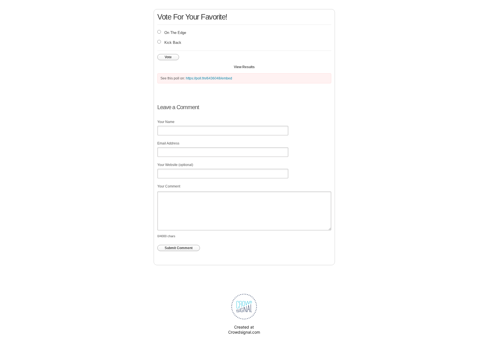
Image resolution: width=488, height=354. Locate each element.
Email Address (168, 143)
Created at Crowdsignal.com (244, 329)
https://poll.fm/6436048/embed (209, 78)
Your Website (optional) (175, 165)
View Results (244, 67)
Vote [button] (168, 57)
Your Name (166, 122)
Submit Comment (179, 248)
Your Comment (168, 186)
